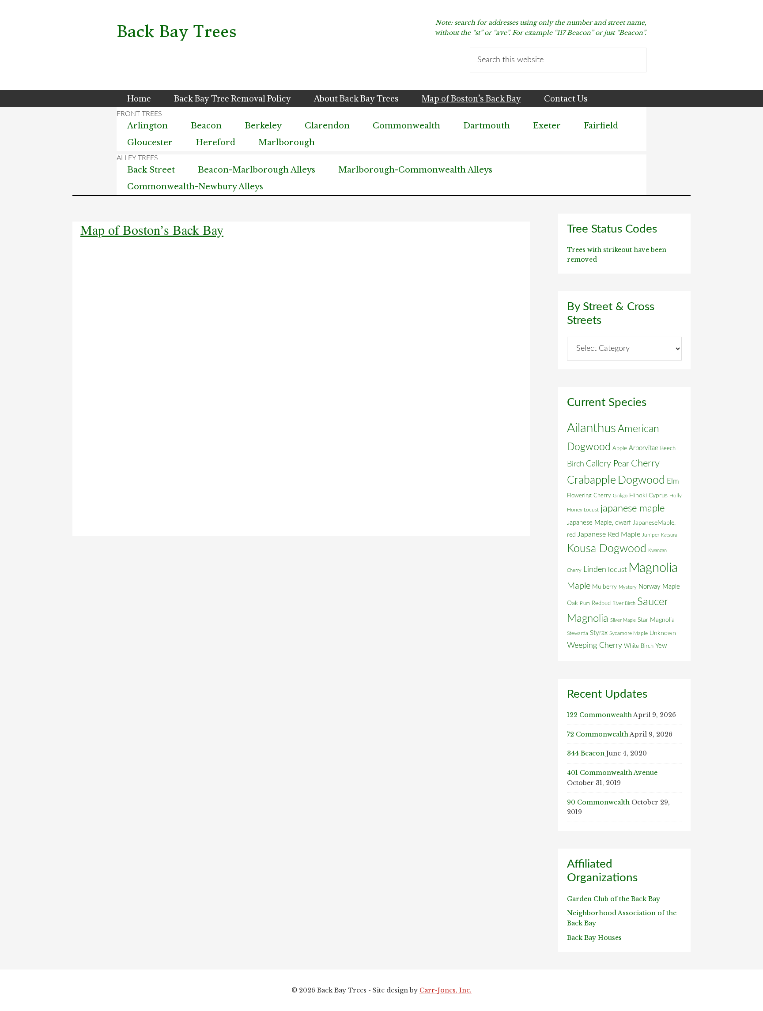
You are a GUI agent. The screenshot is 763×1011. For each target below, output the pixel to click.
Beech (668, 448)
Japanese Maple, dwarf (599, 522)
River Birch (623, 603)
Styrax (599, 633)
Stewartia (577, 633)
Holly (675, 495)
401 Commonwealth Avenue (612, 773)
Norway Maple (659, 586)
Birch (575, 464)
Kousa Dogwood (606, 548)
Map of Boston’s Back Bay (151, 229)
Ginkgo (620, 495)
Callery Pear (607, 464)
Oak (572, 603)
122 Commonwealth (599, 715)
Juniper (650, 534)
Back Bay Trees (177, 31)
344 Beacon (585, 753)
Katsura (669, 535)
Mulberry (604, 587)
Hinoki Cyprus (648, 495)
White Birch (638, 646)
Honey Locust (583, 509)
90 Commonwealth (598, 802)
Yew (661, 646)
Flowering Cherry (589, 495)
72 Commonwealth (597, 734)
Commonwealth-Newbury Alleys (195, 187)
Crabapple (591, 480)
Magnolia (653, 568)
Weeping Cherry (594, 645)
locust (617, 569)
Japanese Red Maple (609, 534)
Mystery (628, 587)
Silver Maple (623, 620)
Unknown (663, 633)
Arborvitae (643, 448)
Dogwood (641, 480)
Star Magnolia (656, 620)
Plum (585, 603)
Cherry (645, 463)
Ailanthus (591, 428)
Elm (673, 481)
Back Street (151, 170)
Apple (619, 448)
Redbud (601, 603)
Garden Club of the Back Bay (613, 899)
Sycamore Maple (628, 633)
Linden (594, 569)
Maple (578, 586)
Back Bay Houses (594, 938)
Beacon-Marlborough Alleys (256, 170)
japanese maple (633, 508)
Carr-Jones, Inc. (445, 990)
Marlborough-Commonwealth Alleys (415, 170)
